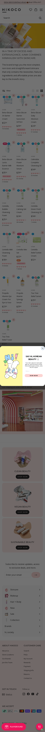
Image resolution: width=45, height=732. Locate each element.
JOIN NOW (34, 375)
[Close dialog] (42, 348)
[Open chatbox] (39, 726)
